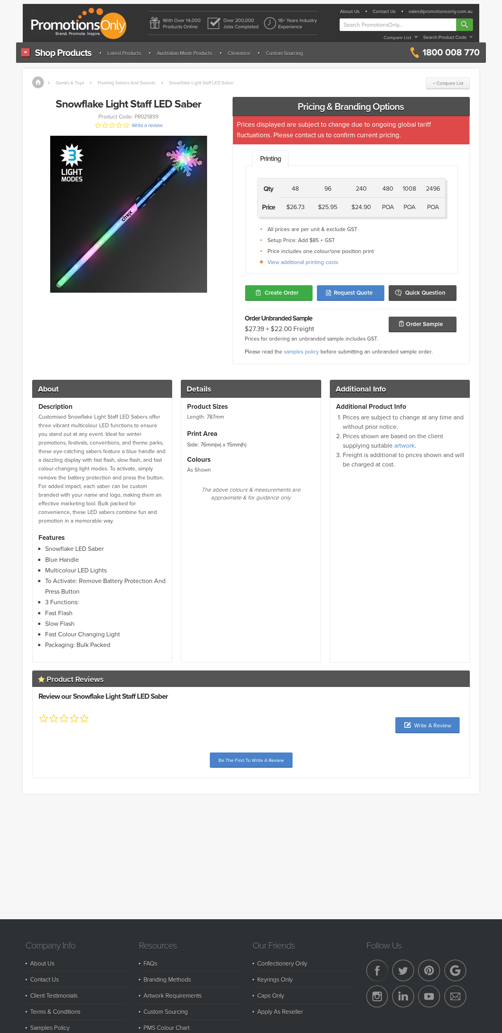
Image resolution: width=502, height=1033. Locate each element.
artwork (404, 445)
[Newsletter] (455, 996)
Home (38, 82)
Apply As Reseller (280, 1011)
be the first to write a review (251, 760)
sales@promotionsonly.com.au (441, 11)
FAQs (150, 963)
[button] (427, 725)
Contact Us (384, 11)
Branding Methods (167, 979)
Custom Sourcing (284, 52)
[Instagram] (377, 996)
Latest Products (124, 52)
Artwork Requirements (173, 995)
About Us (350, 11)
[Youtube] (429, 996)
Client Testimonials (54, 995)
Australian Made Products (184, 52)
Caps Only (270, 995)
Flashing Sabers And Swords (126, 82)
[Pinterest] (429, 971)
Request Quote (353, 292)
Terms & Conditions (55, 1011)
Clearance (239, 52)
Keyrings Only (275, 979)
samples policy (301, 351)
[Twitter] (403, 971)
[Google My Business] (455, 971)
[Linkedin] (403, 996)
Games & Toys (70, 82)
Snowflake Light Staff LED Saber (201, 82)
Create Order (281, 292)
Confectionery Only (282, 963)
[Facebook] (377, 971)
